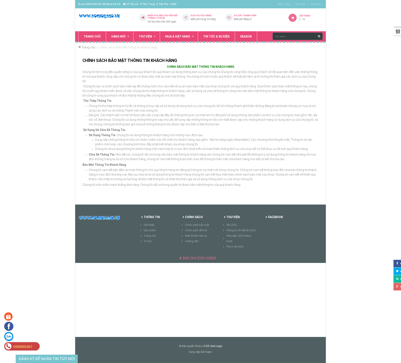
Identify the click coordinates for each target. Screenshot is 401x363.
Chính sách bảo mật (197, 224)
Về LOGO (231, 224)
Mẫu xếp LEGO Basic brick (238, 238)
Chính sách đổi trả (196, 230)
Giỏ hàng (316, 4)
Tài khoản (300, 4)
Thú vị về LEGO (235, 246)
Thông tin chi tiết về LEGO (241, 230)
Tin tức (148, 241)
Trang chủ (150, 235)
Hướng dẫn (192, 241)
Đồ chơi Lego (214, 346)
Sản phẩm (150, 230)
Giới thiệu (149, 224)
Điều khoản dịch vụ (196, 235)
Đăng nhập (284, 4)
